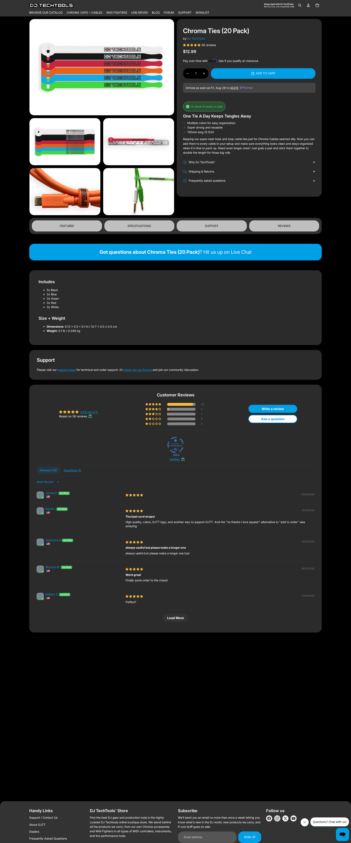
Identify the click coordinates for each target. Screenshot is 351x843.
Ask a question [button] (273, 419)
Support (211, 226)
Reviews (284, 226)
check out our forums (138, 369)
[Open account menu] (308, 5)
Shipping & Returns (201, 171)
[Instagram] (277, 818)
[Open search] (299, 5)
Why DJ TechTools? (202, 162)
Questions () (72, 470)
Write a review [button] (273, 409)
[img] (134, 495)
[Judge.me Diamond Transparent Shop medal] (175, 445)
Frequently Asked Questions (48, 838)
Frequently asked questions (207, 180)
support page (66, 369)
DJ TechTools (196, 38)
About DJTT (37, 824)
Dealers (34, 831)
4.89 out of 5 (89, 412)
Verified (175, 459)
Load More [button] (175, 618)
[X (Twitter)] (285, 818)
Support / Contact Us (43, 817)
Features (67, 226)
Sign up (250, 837)
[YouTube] (293, 818)
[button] (192, 45)
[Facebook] (269, 818)
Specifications (139, 226)
